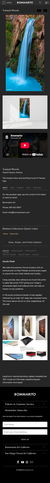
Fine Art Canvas (9, 255)
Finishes (20, 188)
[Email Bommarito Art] (31, 462)
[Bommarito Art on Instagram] (27, 462)
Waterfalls (14, 234)
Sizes (12, 188)
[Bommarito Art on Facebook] (18, 462)
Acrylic (6, 251)
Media (28, 188)
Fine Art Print (24, 255)
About (5, 188)
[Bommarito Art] (25, 2)
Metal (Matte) (30, 251)
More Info (37, 188)
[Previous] (39, 10)
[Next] (45, 10)
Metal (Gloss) (17, 251)
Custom (35, 255)
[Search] (41, 2)
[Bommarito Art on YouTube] (23, 462)
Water (5, 234)
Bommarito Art (27, 470)
